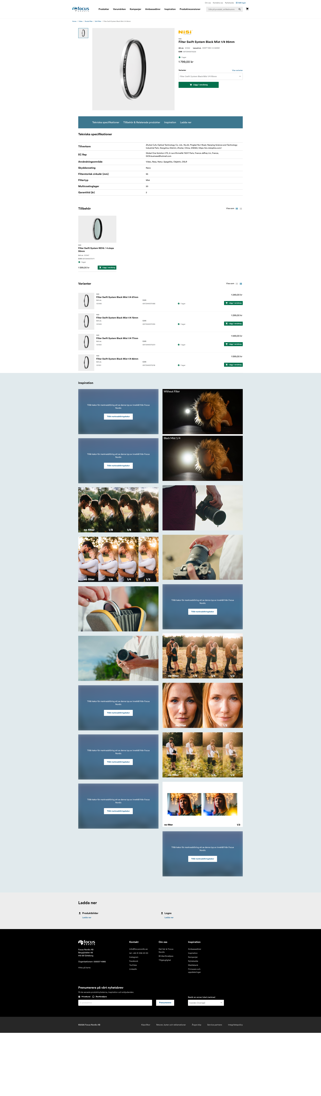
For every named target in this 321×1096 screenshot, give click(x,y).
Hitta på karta (84, 967)
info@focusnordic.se (138, 949)
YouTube (133, 965)
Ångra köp (196, 1025)
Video (81, 21)
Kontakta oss (218, 3)
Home (74, 21)
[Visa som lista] (241, 209)
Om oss (208, 3)
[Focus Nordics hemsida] (80, 9)
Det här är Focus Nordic (166, 950)
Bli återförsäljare (166, 956)
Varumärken (119, 9)
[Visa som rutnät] (237, 209)
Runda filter (89, 21)
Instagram (133, 957)
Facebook (133, 961)
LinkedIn (133, 969)
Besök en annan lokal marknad (201, 997)
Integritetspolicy (235, 1025)
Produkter (104, 9)
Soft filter (98, 21)
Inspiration (170, 9)
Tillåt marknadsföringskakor (118, 416)
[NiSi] (186, 32)
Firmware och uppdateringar (194, 970)
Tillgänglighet (165, 960)
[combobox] (224, 9)
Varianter (182, 70)
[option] (83, 33)
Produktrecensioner (190, 9)
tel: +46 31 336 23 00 (138, 953)
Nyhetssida (229, 3)
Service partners (214, 1025)
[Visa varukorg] (247, 9)
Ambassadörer (152, 9)
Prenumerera (165, 1003)
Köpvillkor (145, 1025)
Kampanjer (135, 9)
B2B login (242, 3)
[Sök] (239, 9)
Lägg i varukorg (200, 85)
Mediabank (193, 965)
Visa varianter (237, 70)
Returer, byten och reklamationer (171, 1025)
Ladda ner (86, 917)
